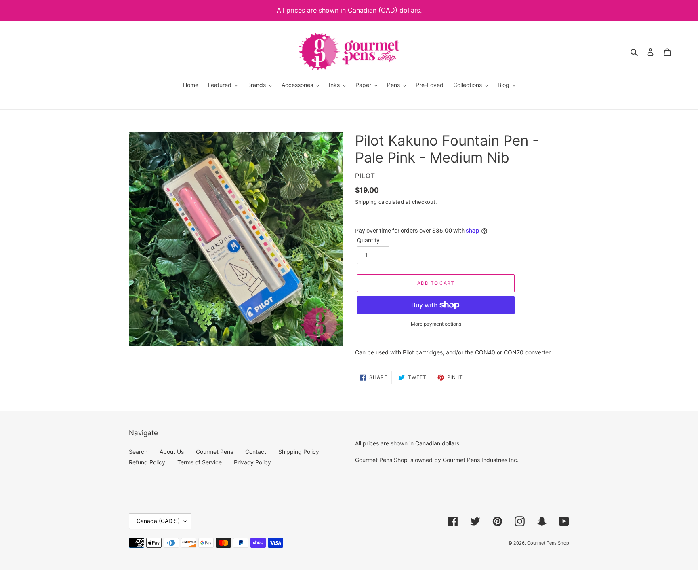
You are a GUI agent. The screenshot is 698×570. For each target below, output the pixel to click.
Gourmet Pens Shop (548, 543)
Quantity (368, 240)
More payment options (436, 324)
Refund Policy (147, 462)
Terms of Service (199, 462)
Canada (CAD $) (158, 520)
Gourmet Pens (214, 451)
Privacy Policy (252, 462)
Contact (255, 451)
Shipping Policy (298, 451)
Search (138, 451)
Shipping (366, 202)
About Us (172, 451)
